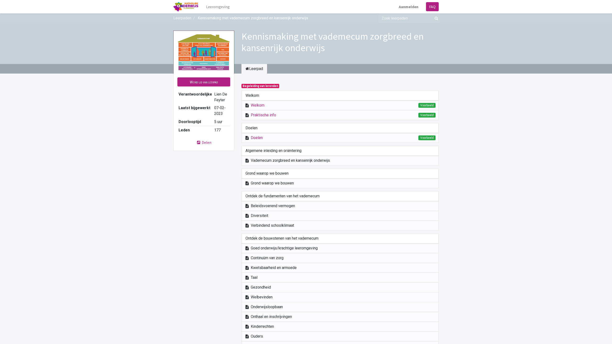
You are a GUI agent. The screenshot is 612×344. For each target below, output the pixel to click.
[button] (203, 81)
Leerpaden (182, 18)
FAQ (432, 6)
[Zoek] (435, 18)
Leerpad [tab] (256, 68)
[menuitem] (218, 6)
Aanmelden (408, 6)
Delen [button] (206, 142)
